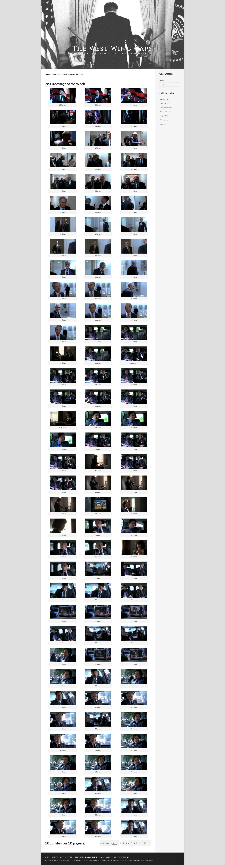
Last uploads (165, 104)
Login (162, 84)
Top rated (164, 116)
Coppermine (123, 857)
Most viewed (165, 112)
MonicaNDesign (93, 857)
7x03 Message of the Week (72, 74)
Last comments (166, 108)
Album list (164, 100)
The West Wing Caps (112, 48)
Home (47, 74)
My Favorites (165, 120)
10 (145, 843)
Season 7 (55, 74)
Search (163, 124)
